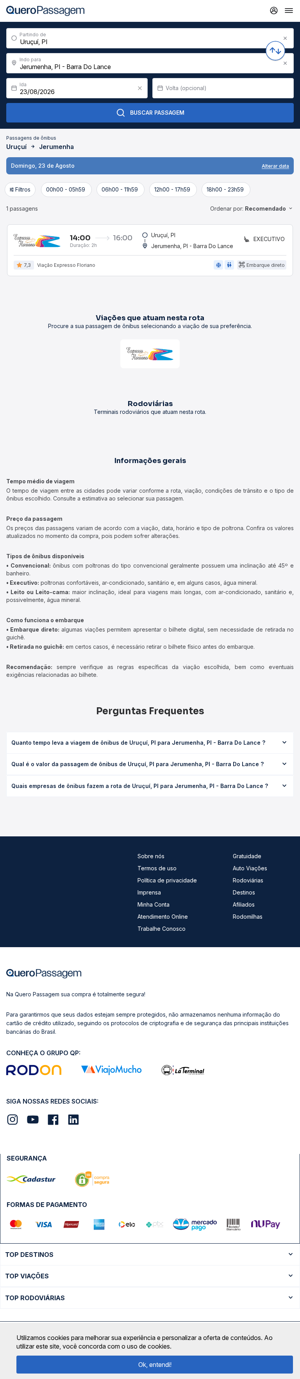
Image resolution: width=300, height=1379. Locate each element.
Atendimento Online (163, 916)
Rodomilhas (247, 916)
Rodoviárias (248, 880)
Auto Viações (250, 868)
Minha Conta (154, 904)
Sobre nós (151, 856)
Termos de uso (157, 868)
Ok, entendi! (154, 1364)
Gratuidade (247, 856)
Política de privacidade (167, 880)
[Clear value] (140, 88)
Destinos (244, 892)
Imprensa (149, 892)
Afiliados (244, 904)
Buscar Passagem (157, 112)
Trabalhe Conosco (162, 928)
